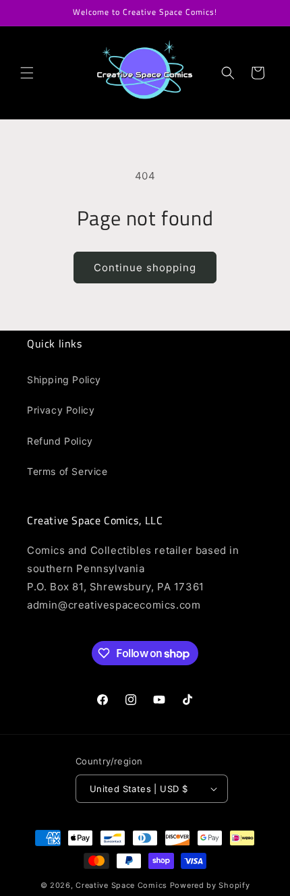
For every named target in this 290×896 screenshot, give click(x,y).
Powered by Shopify (210, 885)
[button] (27, 73)
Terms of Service (67, 471)
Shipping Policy (64, 379)
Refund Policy (60, 441)
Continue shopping (145, 267)
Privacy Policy (60, 410)
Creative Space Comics (121, 885)
